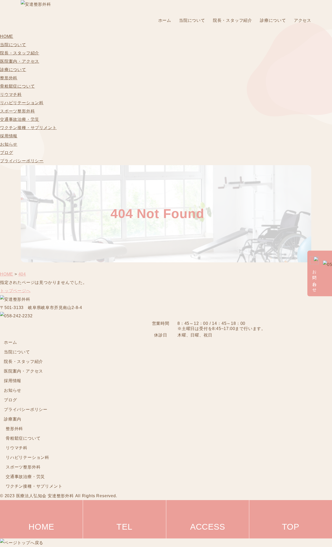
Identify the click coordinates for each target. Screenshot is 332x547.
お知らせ (8, 144)
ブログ (6, 152)
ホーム (164, 20)
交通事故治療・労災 (19, 119)
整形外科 (8, 78)
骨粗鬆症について (17, 86)
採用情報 (8, 136)
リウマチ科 (11, 94)
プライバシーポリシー (22, 161)
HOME (6, 36)
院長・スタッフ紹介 (232, 20)
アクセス (302, 20)
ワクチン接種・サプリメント (28, 127)
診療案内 (12, 419)
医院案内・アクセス (19, 61)
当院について (192, 20)
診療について (273, 20)
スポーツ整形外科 (17, 111)
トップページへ (15, 291)
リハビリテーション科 (22, 103)
